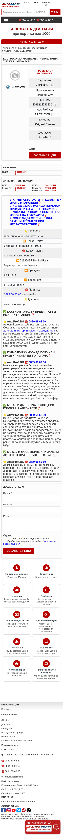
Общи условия (9, 714)
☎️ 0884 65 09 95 (10, 771)
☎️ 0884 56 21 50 (44, 20)
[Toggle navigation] (6, 20)
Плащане (6, 728)
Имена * (7, 493)
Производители (9, 745)
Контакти (6, 709)
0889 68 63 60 (12, 294)
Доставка (6, 724)
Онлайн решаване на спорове (18, 801)
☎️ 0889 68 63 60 (26, 20)
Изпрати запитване (32, 41)
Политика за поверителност (16, 740)
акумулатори (47, 330)
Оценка (7, 535)
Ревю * (6, 516)
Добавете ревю (19, 550)
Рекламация (8, 736)
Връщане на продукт (12, 732)
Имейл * (7, 504)
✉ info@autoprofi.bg (12, 776)
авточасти (9, 330)
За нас (5, 719)
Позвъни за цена (44, 155)
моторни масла (26, 330)
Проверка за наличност (44, 72)
